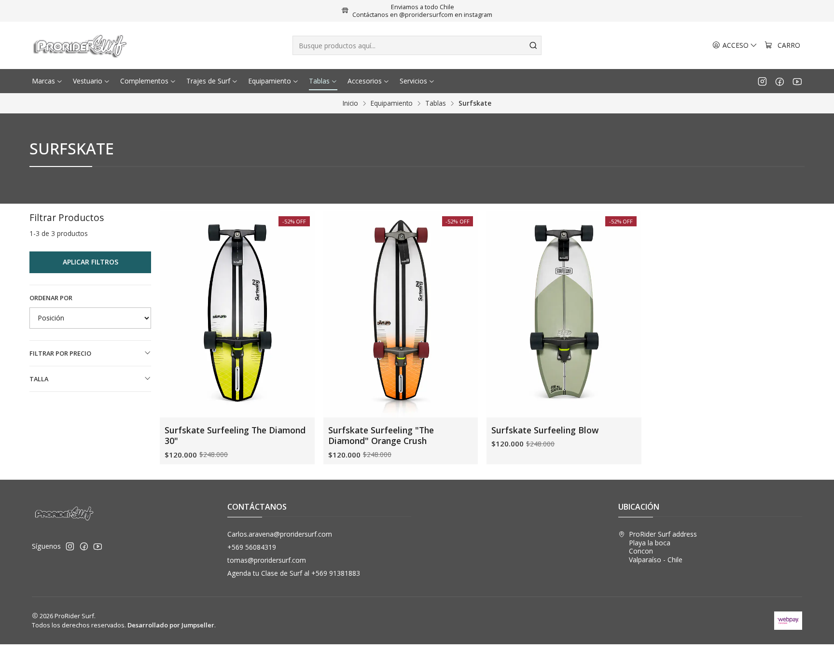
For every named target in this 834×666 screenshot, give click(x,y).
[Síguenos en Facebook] (780, 81)
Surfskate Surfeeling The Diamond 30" (235, 435)
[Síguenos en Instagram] (762, 81)
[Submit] (533, 45)
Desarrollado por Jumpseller (170, 625)
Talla (38, 379)
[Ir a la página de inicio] (81, 45)
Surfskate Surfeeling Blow (544, 430)
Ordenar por (50, 298)
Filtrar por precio (60, 353)
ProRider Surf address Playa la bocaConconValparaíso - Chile (663, 546)
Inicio (350, 103)
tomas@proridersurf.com (266, 560)
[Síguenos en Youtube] (797, 81)
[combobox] (417, 45)
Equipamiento (392, 103)
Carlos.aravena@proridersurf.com (279, 534)
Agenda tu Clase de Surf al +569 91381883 (293, 573)
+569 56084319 (251, 547)
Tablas (435, 103)
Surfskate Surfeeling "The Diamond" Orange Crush (381, 435)
